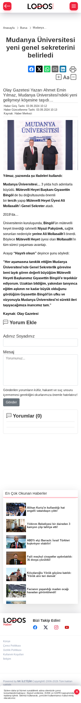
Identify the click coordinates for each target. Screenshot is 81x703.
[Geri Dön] (7, 6)
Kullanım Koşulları (13, 654)
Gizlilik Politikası (12, 650)
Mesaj (8, 352)
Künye (6, 641)
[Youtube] (67, 627)
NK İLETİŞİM (24, 681)
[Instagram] (56, 627)
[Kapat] (76, 692)
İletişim (7, 658)
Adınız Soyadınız (19, 336)
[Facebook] (35, 627)
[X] (46, 627)
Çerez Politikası (12, 645)
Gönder (11, 402)
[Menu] (74, 6)
